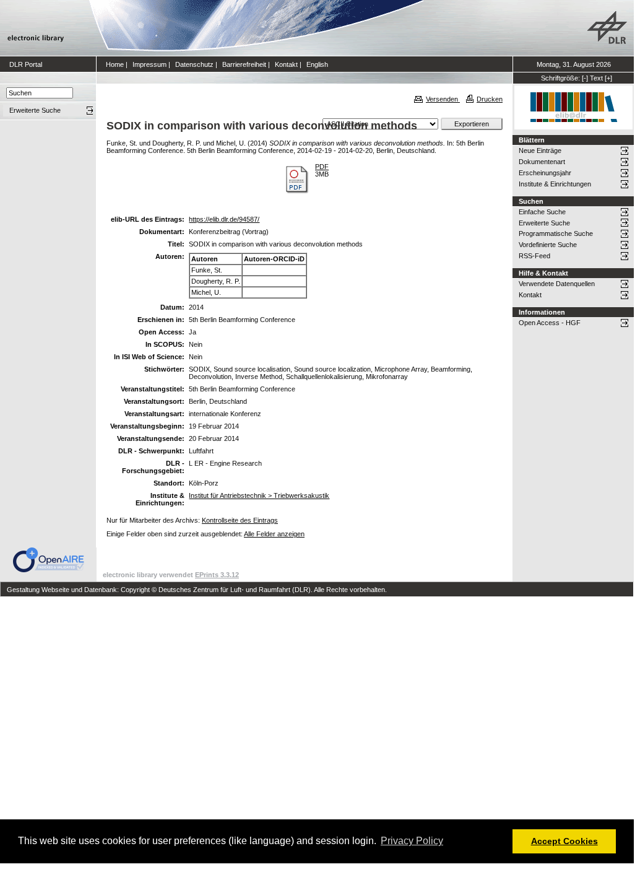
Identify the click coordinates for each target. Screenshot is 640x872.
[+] (608, 78)
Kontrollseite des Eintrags (240, 520)
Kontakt (286, 64)
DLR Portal (25, 64)
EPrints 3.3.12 (217, 574)
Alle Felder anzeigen (274, 534)
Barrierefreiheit (244, 64)
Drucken (490, 99)
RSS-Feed (534, 255)
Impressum (149, 64)
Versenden (443, 99)
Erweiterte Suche (544, 223)
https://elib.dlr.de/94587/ (224, 219)
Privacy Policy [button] (412, 840)
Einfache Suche (542, 212)
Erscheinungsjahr (545, 173)
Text (596, 78)
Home (115, 64)
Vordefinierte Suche (548, 244)
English (317, 64)
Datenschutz (194, 64)
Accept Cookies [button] (564, 841)
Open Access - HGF (550, 322)
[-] (585, 78)
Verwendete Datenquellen (557, 283)
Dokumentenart (542, 161)
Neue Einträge (540, 150)
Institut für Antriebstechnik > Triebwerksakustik (259, 495)
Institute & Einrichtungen (555, 184)
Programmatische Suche (556, 233)
